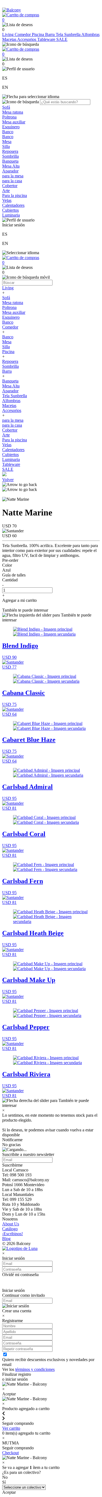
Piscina (38, 34)
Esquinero (11, 127)
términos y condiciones (35, 1369)
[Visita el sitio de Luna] (20, 1248)
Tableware (46, 39)
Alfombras (90, 34)
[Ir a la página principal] (11, 10)
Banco (7, 131)
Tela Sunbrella (68, 34)
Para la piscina (14, 195)
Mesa (6, 141)
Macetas (9, 39)
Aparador (10, 171)
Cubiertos (10, 210)
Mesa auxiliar (13, 122)
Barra (50, 34)
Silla (6, 146)
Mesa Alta (11, 166)
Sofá (6, 107)
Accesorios (27, 39)
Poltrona (9, 117)
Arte (6, 190)
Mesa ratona (12, 112)
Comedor (23, 34)
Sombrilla (10, 156)
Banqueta (10, 161)
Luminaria (11, 215)
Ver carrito (11, 1428)
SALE (61, 39)
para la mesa (12, 176)
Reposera (10, 151)
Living (8, 34)
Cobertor (9, 185)
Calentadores (13, 205)
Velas (6, 200)
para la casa (12, 180)
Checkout (10, 1452)
